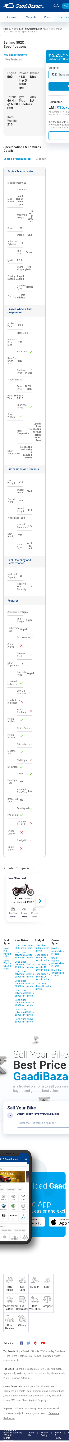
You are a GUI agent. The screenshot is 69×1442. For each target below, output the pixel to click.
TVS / (44, 1351)
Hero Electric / (20, 1356)
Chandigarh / (43, 1373)
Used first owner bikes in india (57, 951)
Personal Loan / (43, 1395)
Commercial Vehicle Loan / (18, 1391)
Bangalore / (33, 1369)
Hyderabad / (10, 1373)
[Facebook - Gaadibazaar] (23, 1343)
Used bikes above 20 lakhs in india (43, 986)
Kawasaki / (49, 1356)
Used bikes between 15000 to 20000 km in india (24, 974)
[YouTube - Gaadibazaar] (44, 1343)
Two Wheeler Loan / (46, 1386)
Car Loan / (30, 1386)
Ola (17, 1360)
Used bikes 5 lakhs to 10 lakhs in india (42, 958)
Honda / (36, 1351)
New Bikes (17, 29)
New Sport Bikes (33, 29)
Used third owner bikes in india (57, 973)
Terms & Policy (58, 1435)
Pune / (7, 1378)
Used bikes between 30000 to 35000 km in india (24, 993)
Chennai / (21, 1369)
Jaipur (25, 1378)
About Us (31, 1434)
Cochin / (31, 1373)
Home (6, 29)
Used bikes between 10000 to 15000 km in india (24, 965)
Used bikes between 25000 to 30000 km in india (24, 984)
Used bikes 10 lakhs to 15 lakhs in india (42, 967)
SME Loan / (17, 1400)
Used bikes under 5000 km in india (24, 946)
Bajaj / (31, 1356)
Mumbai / (57, 1369)
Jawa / (39, 1356)
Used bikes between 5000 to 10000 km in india (24, 955)
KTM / (58, 1356)
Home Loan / (28, 1395)
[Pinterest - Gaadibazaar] (37, 1343)
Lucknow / (16, 1378)
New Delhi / (46, 1369)
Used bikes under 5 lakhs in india (42, 948)
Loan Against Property (34, 1400)
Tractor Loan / (13, 1395)
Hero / (8, 1356)
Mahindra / (9, 1360)
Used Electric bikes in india (7, 964)
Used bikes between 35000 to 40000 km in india (24, 1003)
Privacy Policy (44, 1434)
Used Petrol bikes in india (7, 952)
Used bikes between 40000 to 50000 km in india (24, 1012)
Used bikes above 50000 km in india (24, 1020)
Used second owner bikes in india (57, 962)
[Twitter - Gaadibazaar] (30, 1343)
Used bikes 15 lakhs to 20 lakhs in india (42, 977)
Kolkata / (22, 1373)
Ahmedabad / (58, 1373)
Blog (19, 1432)
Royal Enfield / (24, 1351)
